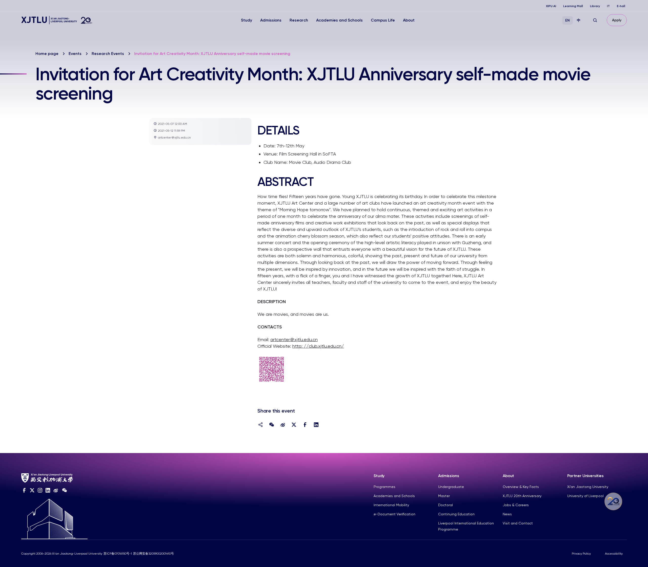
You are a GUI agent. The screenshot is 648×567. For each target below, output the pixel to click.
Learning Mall (573, 6)
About (409, 20)
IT (608, 6)
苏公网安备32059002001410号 (153, 553)
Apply (616, 20)
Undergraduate (451, 487)
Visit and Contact (518, 523)
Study (246, 20)
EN (567, 20)
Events (75, 53)
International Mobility (391, 505)
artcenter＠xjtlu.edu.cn (294, 339)
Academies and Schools (339, 20)
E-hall (621, 6)
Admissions (270, 20)
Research (299, 20)
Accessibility (614, 553)
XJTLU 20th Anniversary (522, 496)
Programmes (384, 487)
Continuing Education (456, 514)
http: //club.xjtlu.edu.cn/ (318, 346)
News (507, 514)
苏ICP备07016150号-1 (118, 553)
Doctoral (445, 505)
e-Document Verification (394, 514)
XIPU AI (551, 6)
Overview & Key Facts (521, 487)
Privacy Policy (581, 553)
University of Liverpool (585, 496)
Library (595, 6)
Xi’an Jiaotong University (587, 487)
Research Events (108, 53)
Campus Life (383, 20)
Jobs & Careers (516, 505)
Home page (46, 53)
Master (444, 496)
